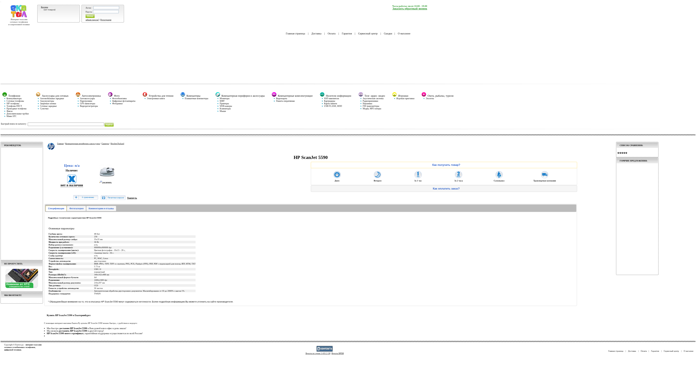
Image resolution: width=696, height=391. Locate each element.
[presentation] (56, 208)
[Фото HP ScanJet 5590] (107, 179)
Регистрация (105, 20)
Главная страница (295, 33)
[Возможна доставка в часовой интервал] (418, 177)
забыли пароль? (92, 20)
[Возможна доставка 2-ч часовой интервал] (458, 177)
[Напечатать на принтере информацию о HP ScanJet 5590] (113, 199)
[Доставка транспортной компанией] (544, 177)
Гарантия (347, 33)
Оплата (331, 33)
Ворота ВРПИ (338, 353)
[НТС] (21, 287)
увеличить (107, 182)
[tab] (56, 208)
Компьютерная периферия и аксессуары (82, 143)
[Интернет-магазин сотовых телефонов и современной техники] (19, 17)
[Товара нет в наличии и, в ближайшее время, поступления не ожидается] (71, 182)
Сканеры (105, 143)
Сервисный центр (368, 33)
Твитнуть (132, 198)
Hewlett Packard (117, 143)
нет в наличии (72, 185)
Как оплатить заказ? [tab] (446, 188)
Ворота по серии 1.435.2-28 (318, 353)
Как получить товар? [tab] (446, 164)
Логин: (89, 8)
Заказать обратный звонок (409, 8)
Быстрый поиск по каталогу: (14, 124)
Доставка (316, 33)
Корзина (44, 7)
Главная (60, 143)
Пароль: (89, 12)
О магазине (404, 33)
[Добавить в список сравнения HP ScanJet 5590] (85, 197)
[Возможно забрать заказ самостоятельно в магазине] (499, 177)
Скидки (388, 33)
